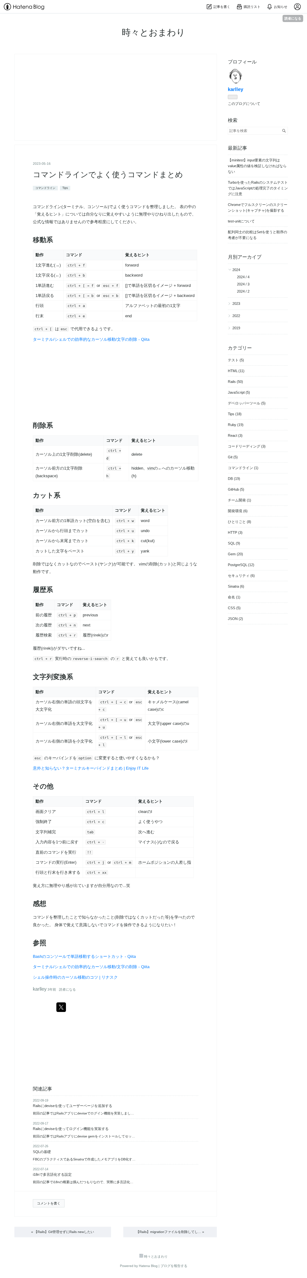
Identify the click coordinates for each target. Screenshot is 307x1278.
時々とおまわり (153, 32)
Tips (65, 188)
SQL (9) (234, 543)
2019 (236, 328)
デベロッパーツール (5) (247, 403)
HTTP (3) (235, 532)
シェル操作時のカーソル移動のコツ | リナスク (75, 977)
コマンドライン (45, 188)
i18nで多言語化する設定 (52, 1174)
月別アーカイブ (244, 257)
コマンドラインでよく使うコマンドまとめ (108, 174)
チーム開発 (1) (239, 500)
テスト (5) (236, 360)
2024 (236, 270)
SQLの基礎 (42, 1152)
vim (150, 468)
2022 (236, 316)
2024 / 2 (243, 291)
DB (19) (234, 479)
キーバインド (60, 758)
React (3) (235, 435)
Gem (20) (235, 554)
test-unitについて (241, 221)
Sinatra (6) (236, 586)
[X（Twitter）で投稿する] (61, 1007)
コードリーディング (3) (247, 446)
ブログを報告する (173, 1266)
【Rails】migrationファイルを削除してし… (170, 1232)
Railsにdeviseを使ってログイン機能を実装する (71, 1129)
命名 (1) (234, 597)
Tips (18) (235, 414)
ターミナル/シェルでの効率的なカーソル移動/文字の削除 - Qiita (91, 339)
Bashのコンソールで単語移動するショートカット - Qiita (84, 956)
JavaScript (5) (239, 392)
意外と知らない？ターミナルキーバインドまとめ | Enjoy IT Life (90, 768)
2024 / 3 (243, 284)
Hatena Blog (148, 1266)
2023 (236, 303)
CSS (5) (234, 608)
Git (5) (233, 457)
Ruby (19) (235, 425)
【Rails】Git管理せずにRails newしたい (62, 1232)
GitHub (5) (236, 489)
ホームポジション (154, 862)
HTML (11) (236, 371)
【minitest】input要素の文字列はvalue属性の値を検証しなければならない (257, 166)
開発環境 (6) (238, 511)
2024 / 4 (243, 277)
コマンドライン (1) (243, 468)
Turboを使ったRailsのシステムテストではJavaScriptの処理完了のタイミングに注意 (258, 188)
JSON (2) (235, 619)
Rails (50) (235, 382)
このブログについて (244, 104)
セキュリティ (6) (241, 576)
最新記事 (237, 148)
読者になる (292, 18)
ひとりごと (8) (239, 522)
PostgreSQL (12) (241, 565)
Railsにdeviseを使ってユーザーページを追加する (72, 1106)
